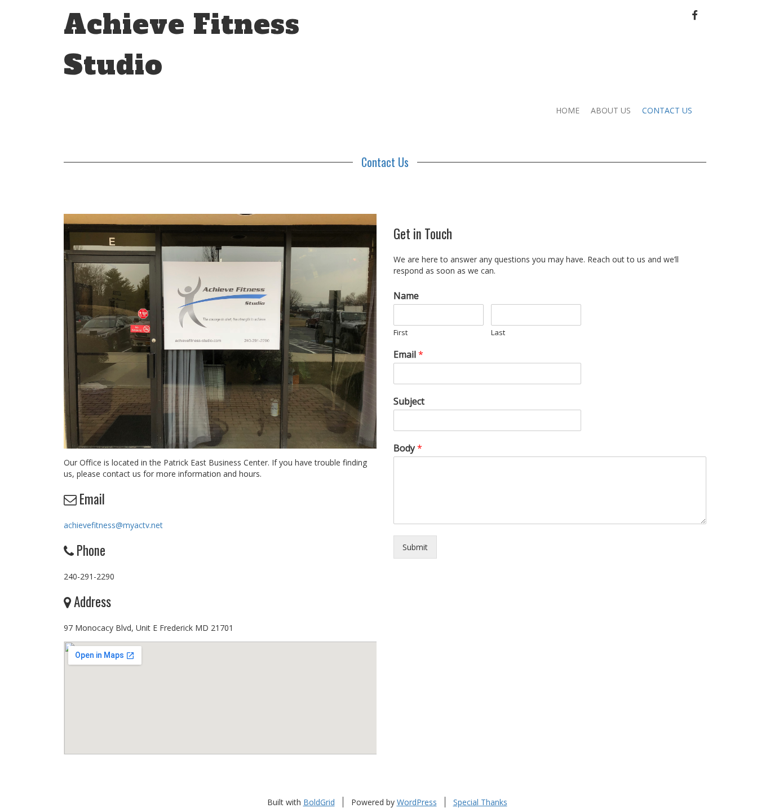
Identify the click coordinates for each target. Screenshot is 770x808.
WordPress (417, 802)
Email (408, 355)
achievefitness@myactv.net (113, 525)
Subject (408, 401)
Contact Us (667, 110)
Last (498, 332)
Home (567, 110)
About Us (611, 110)
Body (407, 448)
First (400, 332)
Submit (415, 547)
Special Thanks (480, 802)
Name (406, 296)
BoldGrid (319, 802)
